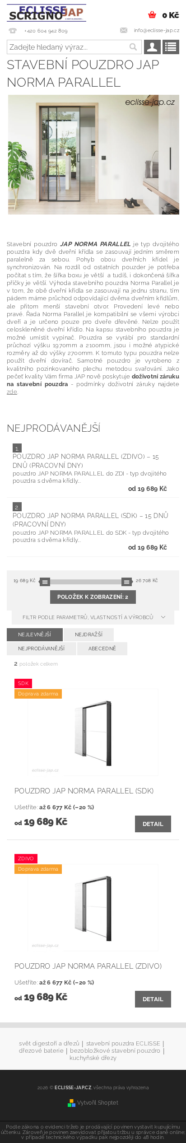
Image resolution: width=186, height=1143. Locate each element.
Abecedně (102, 649)
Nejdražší (89, 635)
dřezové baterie (41, 1051)
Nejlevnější (34, 635)
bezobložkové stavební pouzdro (115, 1051)
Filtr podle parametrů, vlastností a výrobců (89, 617)
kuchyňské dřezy (93, 1058)
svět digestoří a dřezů (49, 1043)
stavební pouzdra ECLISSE (123, 1043)
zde (12, 391)
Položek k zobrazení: (92, 597)
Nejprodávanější (41, 649)
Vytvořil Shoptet (97, 1102)
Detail (153, 824)
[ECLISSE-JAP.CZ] (46, 11)
